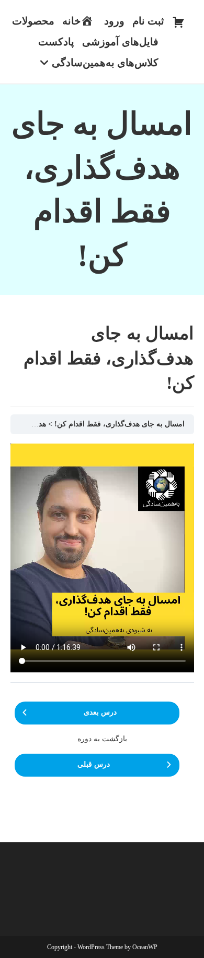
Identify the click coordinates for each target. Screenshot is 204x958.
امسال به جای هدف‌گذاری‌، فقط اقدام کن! (119, 424)
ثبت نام (148, 21)
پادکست (56, 41)
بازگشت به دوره (102, 739)
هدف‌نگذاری (27, 424)
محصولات (33, 21)
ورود (114, 21)
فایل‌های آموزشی (120, 41)
